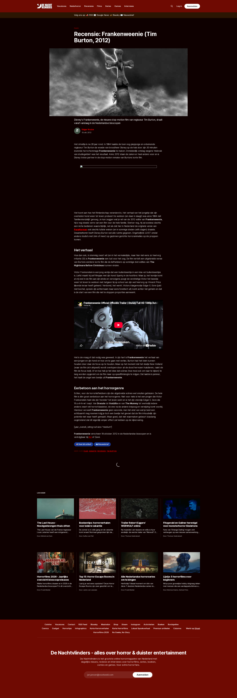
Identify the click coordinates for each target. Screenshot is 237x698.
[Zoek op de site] (172, 6)
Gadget (55, 628)
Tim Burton (112, 451)
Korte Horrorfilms (120, 628)
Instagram (135, 624)
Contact (71, 624)
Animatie (92, 451)
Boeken (161, 624)
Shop (116, 624)
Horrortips (67, 628)
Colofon (48, 624)
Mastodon (105, 624)
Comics (45, 628)
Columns (177, 628)
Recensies (89, 6)
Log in (179, 6)
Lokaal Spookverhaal (140, 628)
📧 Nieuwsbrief (102, 444)
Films (99, 6)
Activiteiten (149, 624)
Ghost (197, 628)
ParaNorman (80, 229)
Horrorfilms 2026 (101, 632)
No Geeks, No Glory (121, 632)
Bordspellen (173, 624)
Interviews (129, 6)
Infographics (80, 628)
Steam (125, 624)
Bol (90, 437)
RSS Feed (83, 624)
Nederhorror (75, 6)
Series (108, 6)
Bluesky (94, 624)
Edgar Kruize (88, 129)
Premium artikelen (161, 628)
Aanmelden (192, 6)
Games (117, 6)
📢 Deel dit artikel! (83, 444)
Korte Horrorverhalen (99, 628)
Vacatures (61, 6)
